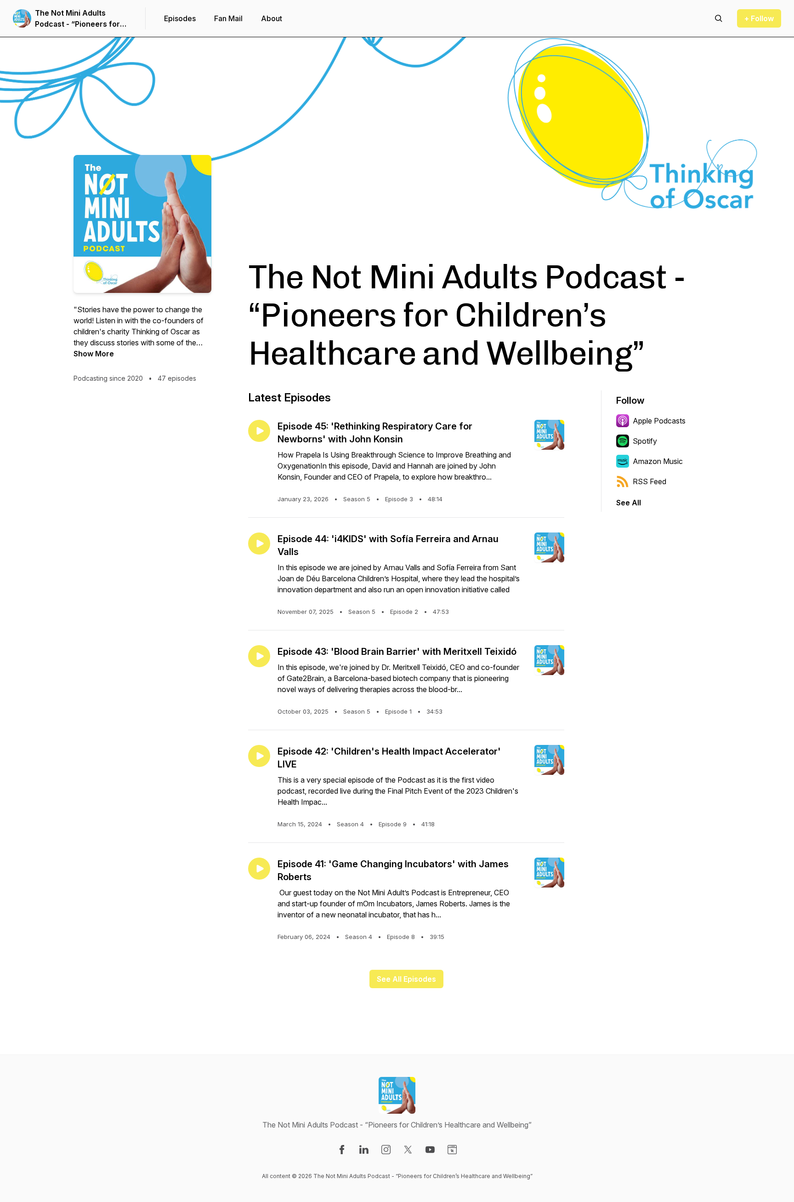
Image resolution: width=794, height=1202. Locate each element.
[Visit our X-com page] (408, 1149)
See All (628, 502)
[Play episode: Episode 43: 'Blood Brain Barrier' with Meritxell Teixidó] (259, 656)
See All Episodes (406, 979)
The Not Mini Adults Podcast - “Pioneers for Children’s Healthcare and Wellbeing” (82, 18)
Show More (94, 353)
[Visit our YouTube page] (430, 1149)
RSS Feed (649, 481)
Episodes (180, 18)
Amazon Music (658, 461)
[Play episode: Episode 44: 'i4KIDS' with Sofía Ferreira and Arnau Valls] (259, 543)
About (271, 18)
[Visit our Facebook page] (341, 1149)
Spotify (645, 441)
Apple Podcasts (659, 420)
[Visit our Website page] (452, 1149)
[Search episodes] (718, 18)
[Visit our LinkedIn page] (364, 1149)
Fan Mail (228, 18)
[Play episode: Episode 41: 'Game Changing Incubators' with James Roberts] (259, 869)
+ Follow (759, 18)
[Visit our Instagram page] (386, 1149)
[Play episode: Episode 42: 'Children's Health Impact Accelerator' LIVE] (259, 756)
